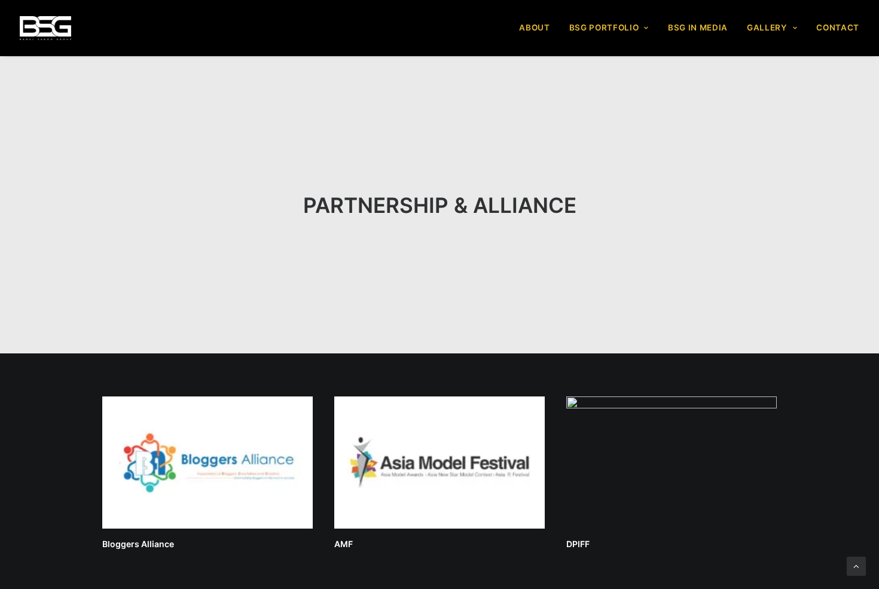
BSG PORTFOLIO (604, 27)
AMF (343, 544)
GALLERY (767, 27)
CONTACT (837, 27)
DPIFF (578, 544)
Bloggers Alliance (138, 544)
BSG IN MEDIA (698, 27)
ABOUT (534, 27)
